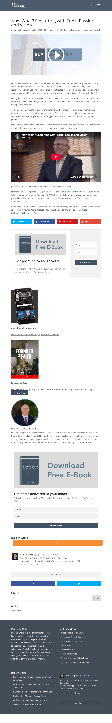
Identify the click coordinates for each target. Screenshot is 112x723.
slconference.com (19, 201)
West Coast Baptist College (73, 632)
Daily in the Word (68, 649)
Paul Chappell (26, 554)
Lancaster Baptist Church (72, 637)
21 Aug (55, 555)
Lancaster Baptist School (72, 641)
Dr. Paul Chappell (21, 30)
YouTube (35, 213)
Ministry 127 (66, 645)
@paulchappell (44, 555)
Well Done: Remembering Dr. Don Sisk (30, 700)
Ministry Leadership (65, 30)
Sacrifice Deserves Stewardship (27, 704)
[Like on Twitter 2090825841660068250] (31, 565)
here (69, 186)
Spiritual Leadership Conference (74, 191)
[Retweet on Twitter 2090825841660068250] (26, 565)
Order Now (20, 392)
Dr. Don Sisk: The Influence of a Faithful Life (32, 691)
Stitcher (23, 213)
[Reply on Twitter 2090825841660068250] (21, 565)
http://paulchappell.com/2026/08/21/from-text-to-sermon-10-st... (48, 561)
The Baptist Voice (69, 653)
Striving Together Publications (74, 658)
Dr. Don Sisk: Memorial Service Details (30, 696)
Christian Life (50, 30)
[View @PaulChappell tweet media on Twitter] (79, 561)
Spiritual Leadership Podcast (87, 30)
